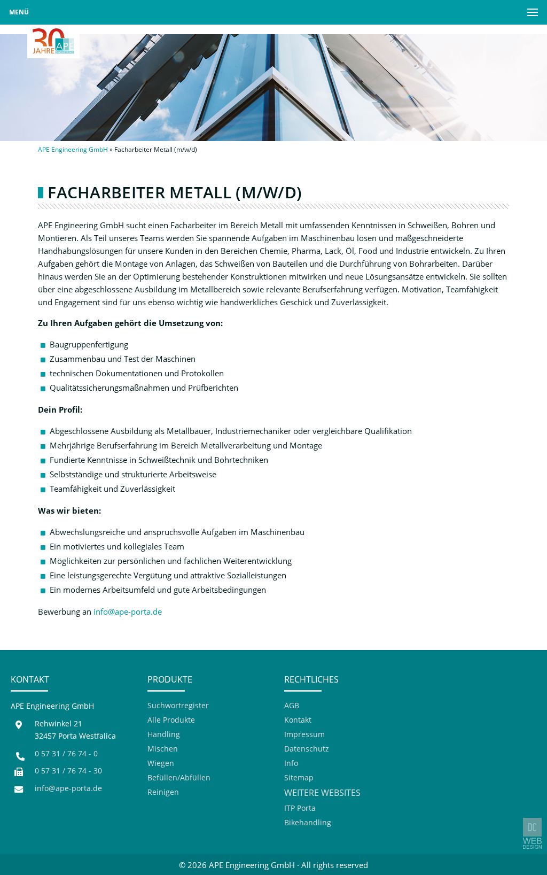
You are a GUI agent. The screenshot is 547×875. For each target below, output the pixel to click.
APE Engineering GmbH (73, 149)
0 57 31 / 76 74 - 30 (68, 771)
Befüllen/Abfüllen (178, 778)
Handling (163, 734)
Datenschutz (306, 749)
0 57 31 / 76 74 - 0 (66, 753)
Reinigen (163, 792)
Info (291, 763)
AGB (291, 705)
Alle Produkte (171, 720)
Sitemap (299, 778)
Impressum (304, 734)
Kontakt (297, 720)
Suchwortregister (178, 705)
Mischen (162, 749)
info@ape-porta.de (127, 611)
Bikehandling (307, 822)
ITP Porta (300, 808)
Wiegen (160, 763)
